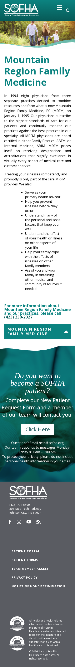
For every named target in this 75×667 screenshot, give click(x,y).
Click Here (37, 429)
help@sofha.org (51, 442)
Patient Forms (24, 560)
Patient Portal (25, 551)
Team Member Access (30, 569)
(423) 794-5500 (19, 505)
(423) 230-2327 (18, 317)
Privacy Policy (24, 577)
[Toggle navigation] (59, 7)
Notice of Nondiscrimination (38, 586)
